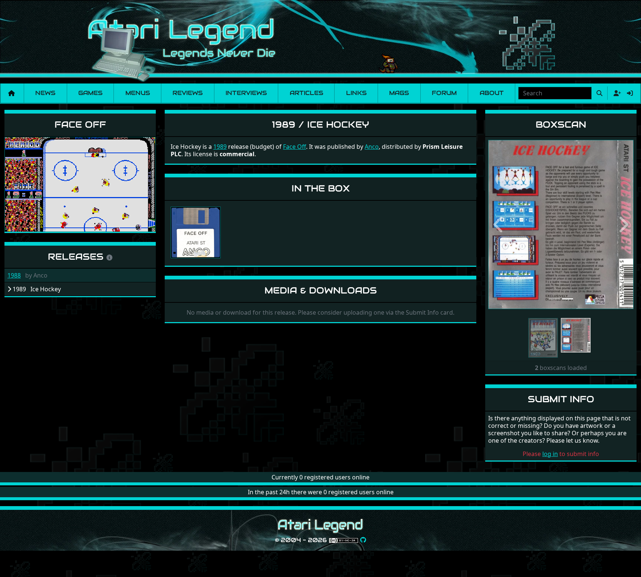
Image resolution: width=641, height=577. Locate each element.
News (45, 93)
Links (356, 93)
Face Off (80, 124)
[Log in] (630, 93)
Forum (444, 93)
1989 (220, 146)
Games (90, 93)
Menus (137, 93)
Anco (372, 146)
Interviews (246, 93)
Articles (306, 93)
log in (550, 454)
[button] (499, 224)
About (492, 93)
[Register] (616, 93)
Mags (399, 93)
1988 (14, 275)
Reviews (187, 93)
